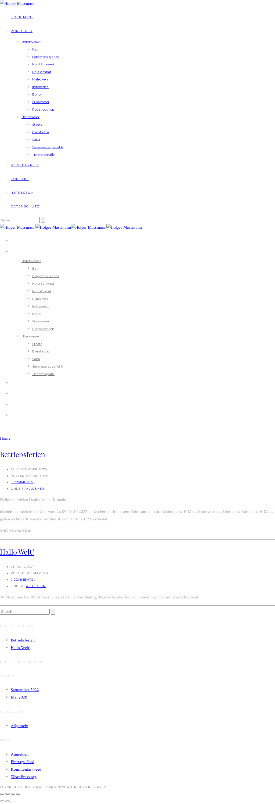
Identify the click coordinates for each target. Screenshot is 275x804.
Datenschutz (25, 206)
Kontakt (20, 179)
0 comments (22, 482)
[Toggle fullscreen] (13, 794)
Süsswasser (40, 102)
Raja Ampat (41, 72)
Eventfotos (40, 132)
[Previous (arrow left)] (2, 801)
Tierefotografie (43, 155)
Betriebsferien (22, 454)
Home (5, 438)
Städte (37, 124)
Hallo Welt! (17, 551)
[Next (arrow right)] (7, 801)
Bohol (36, 94)
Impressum (22, 193)
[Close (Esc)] (2, 794)
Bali (35, 49)
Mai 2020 (19, 697)
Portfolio (21, 31)
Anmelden (19, 754)
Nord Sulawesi (43, 64)
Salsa (36, 139)
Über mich (22, 17)
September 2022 (25, 690)
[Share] (7, 794)
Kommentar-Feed (26, 769)
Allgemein (36, 489)
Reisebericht (25, 165)
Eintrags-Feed (22, 762)
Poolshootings (43, 109)
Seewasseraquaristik (47, 147)
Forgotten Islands (45, 57)
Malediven (40, 79)
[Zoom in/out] (18, 794)
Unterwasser (31, 42)
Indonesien (40, 87)
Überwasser (30, 117)
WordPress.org (24, 777)
